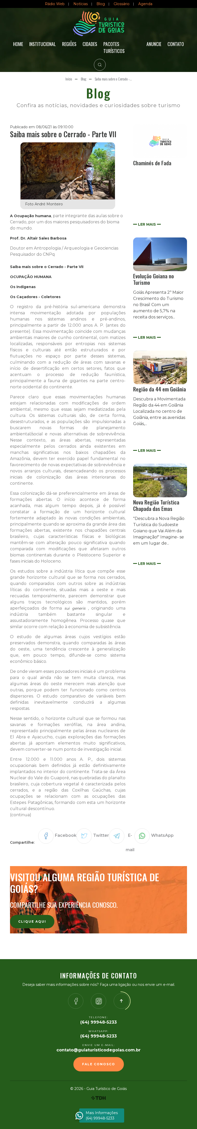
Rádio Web (55, 4)
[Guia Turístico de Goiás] (98, 23)
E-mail (130, 842)
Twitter (101, 835)
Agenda (145, 4)
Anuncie (153, 44)
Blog (100, 4)
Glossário (122, 4)
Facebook (65, 835)
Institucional (42, 44)
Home (18, 44)
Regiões (69, 44)
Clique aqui (32, 921)
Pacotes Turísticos (114, 47)
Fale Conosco (98, 1064)
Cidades (90, 44)
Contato (176, 44)
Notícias (80, 4)
